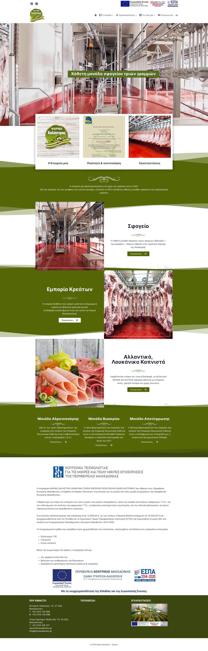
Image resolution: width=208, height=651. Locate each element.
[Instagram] (36, 3)
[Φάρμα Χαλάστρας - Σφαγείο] (37, 15)
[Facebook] (31, 3)
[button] (138, 253)
